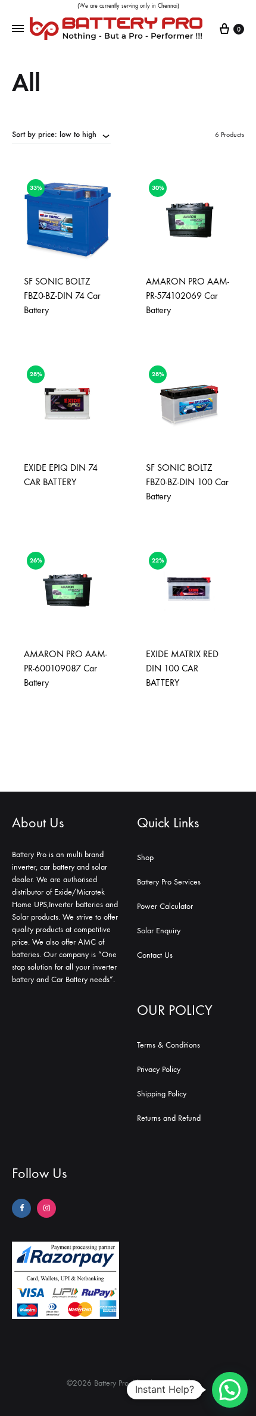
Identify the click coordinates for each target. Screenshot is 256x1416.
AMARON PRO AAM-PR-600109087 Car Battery (65, 668)
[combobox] (61, 133)
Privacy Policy (158, 1069)
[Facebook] (21, 1208)
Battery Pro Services (169, 882)
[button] (230, 1390)
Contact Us (155, 955)
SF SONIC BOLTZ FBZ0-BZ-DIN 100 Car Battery (187, 482)
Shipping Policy (161, 1094)
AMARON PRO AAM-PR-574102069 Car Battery (187, 295)
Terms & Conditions (168, 1045)
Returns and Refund (169, 1118)
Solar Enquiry (158, 931)
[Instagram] (46, 1208)
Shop (145, 857)
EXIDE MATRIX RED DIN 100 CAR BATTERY (182, 668)
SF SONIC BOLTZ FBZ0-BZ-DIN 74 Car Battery (62, 295)
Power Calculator (165, 906)
